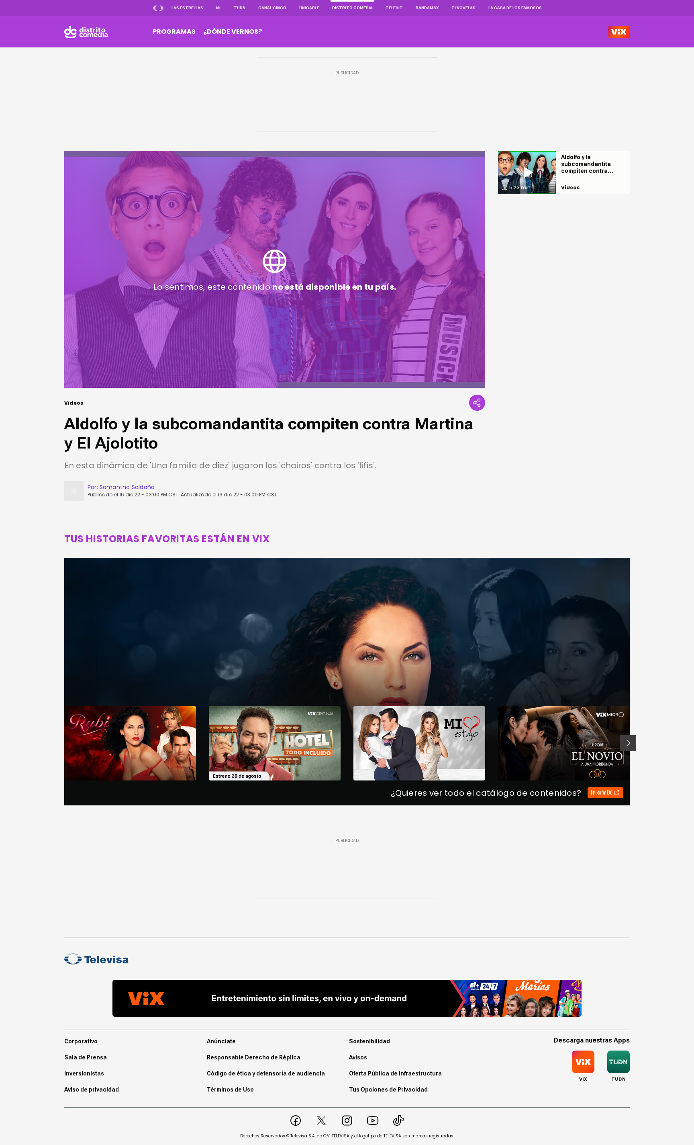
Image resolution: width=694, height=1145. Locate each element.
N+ (218, 8)
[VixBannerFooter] (347, 998)
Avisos (358, 1057)
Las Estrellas (187, 8)
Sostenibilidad (369, 1041)
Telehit (394, 8)
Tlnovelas (463, 8)
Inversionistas (84, 1073)
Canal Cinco (272, 8)
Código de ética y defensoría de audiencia (266, 1073)
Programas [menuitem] (174, 31)
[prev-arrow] (59, 743)
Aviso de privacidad (91, 1089)
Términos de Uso (230, 1089)
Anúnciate (221, 1041)
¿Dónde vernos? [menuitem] (232, 31)
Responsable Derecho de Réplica (253, 1057)
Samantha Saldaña (127, 487)
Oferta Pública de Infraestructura (395, 1073)
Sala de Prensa (85, 1057)
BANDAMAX (427, 8)
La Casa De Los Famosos (515, 8)
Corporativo (81, 1041)
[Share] (477, 403)
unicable (309, 8)
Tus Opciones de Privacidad (388, 1089)
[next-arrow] (628, 743)
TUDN (239, 8)
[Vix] (619, 32)
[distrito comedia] (86, 31)
